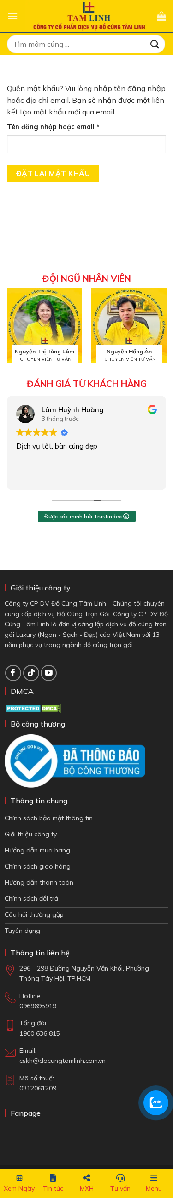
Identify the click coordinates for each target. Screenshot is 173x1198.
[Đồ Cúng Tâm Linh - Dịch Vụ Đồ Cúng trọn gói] (87, 16)
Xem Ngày (19, 1188)
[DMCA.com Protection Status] (33, 708)
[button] (12, 16)
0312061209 (37, 1088)
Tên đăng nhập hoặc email (61, 127)
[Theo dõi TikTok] (31, 673)
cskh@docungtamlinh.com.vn (62, 1060)
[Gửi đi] (155, 44)
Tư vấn (120, 1188)
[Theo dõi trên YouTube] (49, 673)
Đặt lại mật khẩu (53, 173)
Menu (154, 1188)
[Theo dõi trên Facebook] (13, 673)
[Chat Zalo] (155, 1102)
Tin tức (53, 1188)
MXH (87, 1188)
